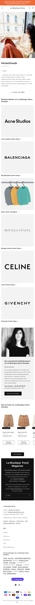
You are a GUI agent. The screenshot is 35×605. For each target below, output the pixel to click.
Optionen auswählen (8, 442)
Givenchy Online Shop (9, 321)
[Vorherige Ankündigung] (2, 2)
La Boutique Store (10, 600)
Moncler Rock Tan (22, 432)
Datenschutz (20, 521)
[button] (2, 8)
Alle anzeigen (17, 454)
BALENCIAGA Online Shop (10, 175)
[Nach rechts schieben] (21, 450)
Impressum (12, 521)
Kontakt (5, 521)
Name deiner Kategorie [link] (9, 212)
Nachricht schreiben (13, 393)
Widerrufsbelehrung (8, 523)
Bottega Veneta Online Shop (11, 248)
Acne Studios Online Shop (10, 139)
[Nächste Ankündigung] (33, 2)
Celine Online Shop (8, 285)
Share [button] (4, 70)
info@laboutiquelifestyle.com (16, 512)
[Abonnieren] (28, 495)
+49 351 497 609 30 (13, 510)
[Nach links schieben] (14, 450)
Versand (18, 523)
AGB (26, 521)
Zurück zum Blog (18, 92)
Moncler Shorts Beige (8, 432)
